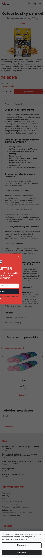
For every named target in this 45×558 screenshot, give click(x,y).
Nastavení (21, 545)
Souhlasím (21, 552)
